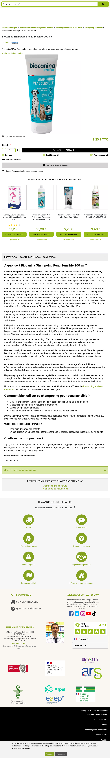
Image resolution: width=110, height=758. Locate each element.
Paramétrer (61, 754)
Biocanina (6, 43)
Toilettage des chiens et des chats (69, 27)
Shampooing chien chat (93, 27)
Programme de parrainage (81, 564)
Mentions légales (100, 719)
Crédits (104, 740)
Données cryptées (28, 564)
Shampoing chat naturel (56, 488)
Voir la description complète (12, 53)
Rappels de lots (101, 735)
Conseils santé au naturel (97, 714)
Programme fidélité (28, 583)
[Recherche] (103, 4)
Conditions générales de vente (95, 729)
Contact (104, 724)
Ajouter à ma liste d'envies (15, 136)
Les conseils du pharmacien (21, 470)
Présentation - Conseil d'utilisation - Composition (30, 257)
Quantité (6, 145)
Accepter (49, 754)
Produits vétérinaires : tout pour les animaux (37, 27)
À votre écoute (81, 527)
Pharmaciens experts (29, 546)
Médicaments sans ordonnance (81, 583)
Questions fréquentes (81, 546)
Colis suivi (28, 527)
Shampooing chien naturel (55, 485)
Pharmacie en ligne (9, 27)
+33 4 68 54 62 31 (20, 643)
